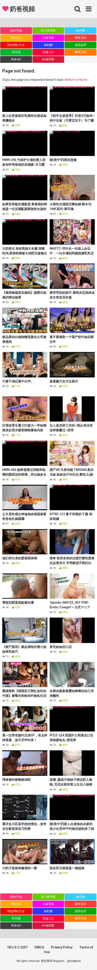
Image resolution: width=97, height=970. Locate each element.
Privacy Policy (61, 947)
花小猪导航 (48, 30)
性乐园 (16, 52)
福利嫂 (48, 45)
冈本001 (16, 59)
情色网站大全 (16, 45)
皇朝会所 (80, 45)
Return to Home (76, 79)
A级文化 (16, 37)
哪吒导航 (80, 52)
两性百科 (80, 37)
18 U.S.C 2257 (17, 947)
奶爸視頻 (22, 9)
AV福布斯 (48, 59)
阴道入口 (48, 52)
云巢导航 (48, 37)
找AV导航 (16, 30)
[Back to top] (89, 960)
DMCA (39, 947)
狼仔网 (80, 30)
